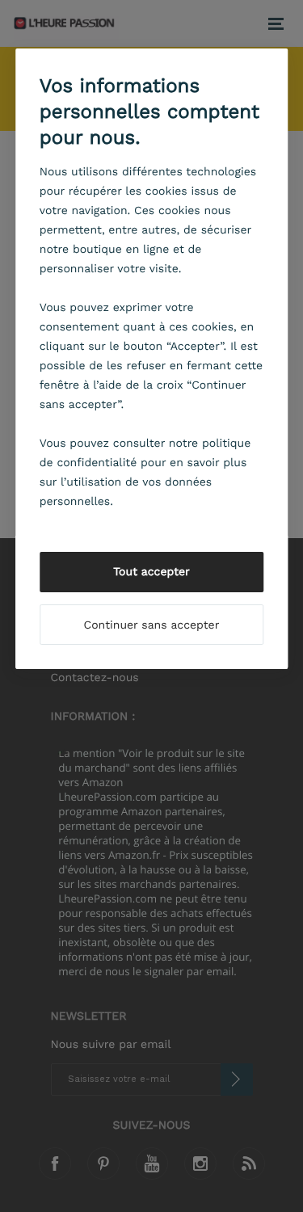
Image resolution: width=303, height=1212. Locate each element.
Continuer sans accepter (152, 625)
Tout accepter (151, 572)
